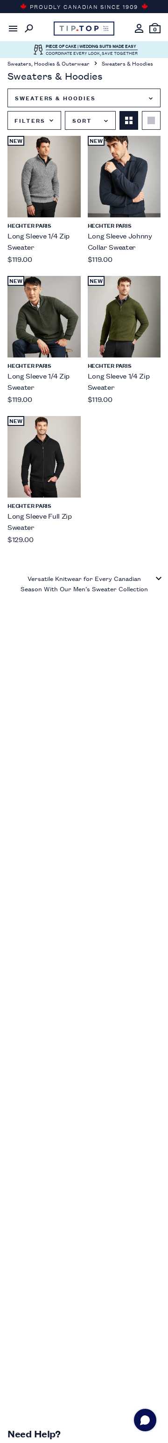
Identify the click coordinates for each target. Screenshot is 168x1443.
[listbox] (84, 98)
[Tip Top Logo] (84, 28)
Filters (29, 120)
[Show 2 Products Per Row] (128, 120)
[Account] (139, 28)
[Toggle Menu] (13, 28)
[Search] (29, 28)
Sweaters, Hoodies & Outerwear (48, 63)
